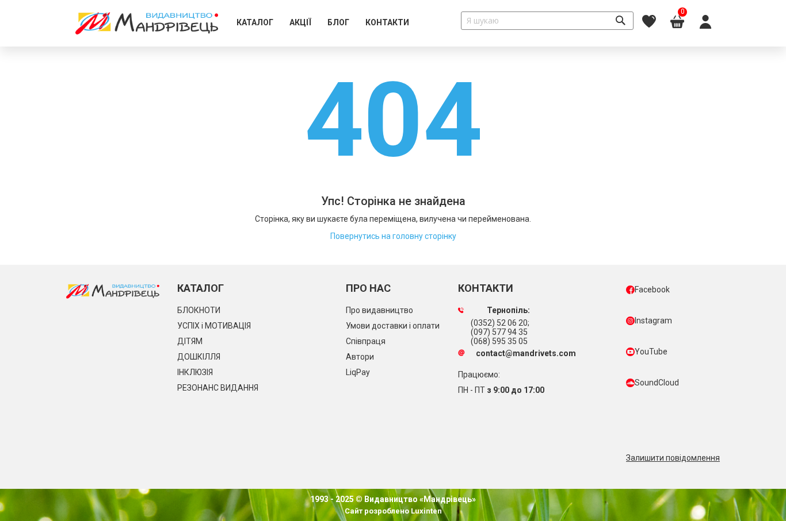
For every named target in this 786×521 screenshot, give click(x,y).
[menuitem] (254, 23)
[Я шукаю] (620, 20)
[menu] (322, 23)
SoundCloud (657, 382)
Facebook (652, 289)
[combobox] (547, 20)
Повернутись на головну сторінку (393, 236)
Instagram (653, 320)
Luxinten (425, 511)
